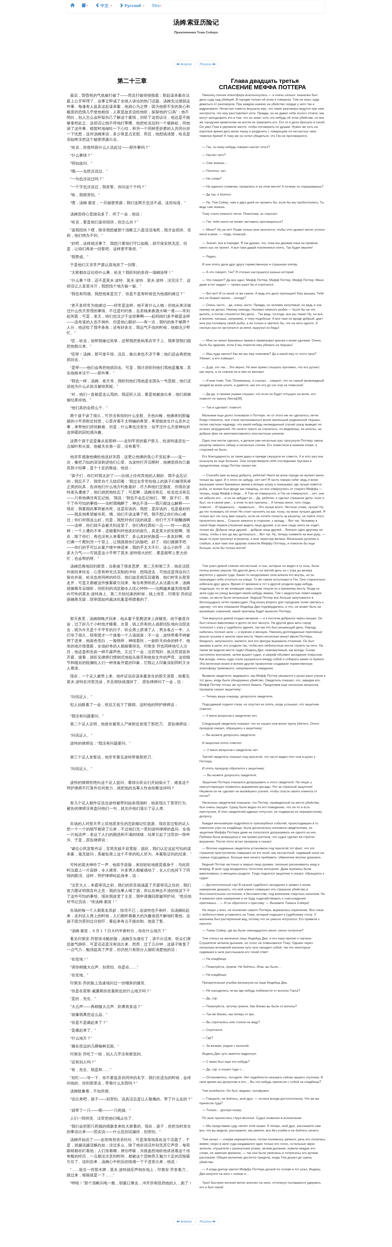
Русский (132, 5)
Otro (155, 5)
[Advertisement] (196, 44)
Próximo (206, 64)
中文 (104, 5)
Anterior (186, 64)
